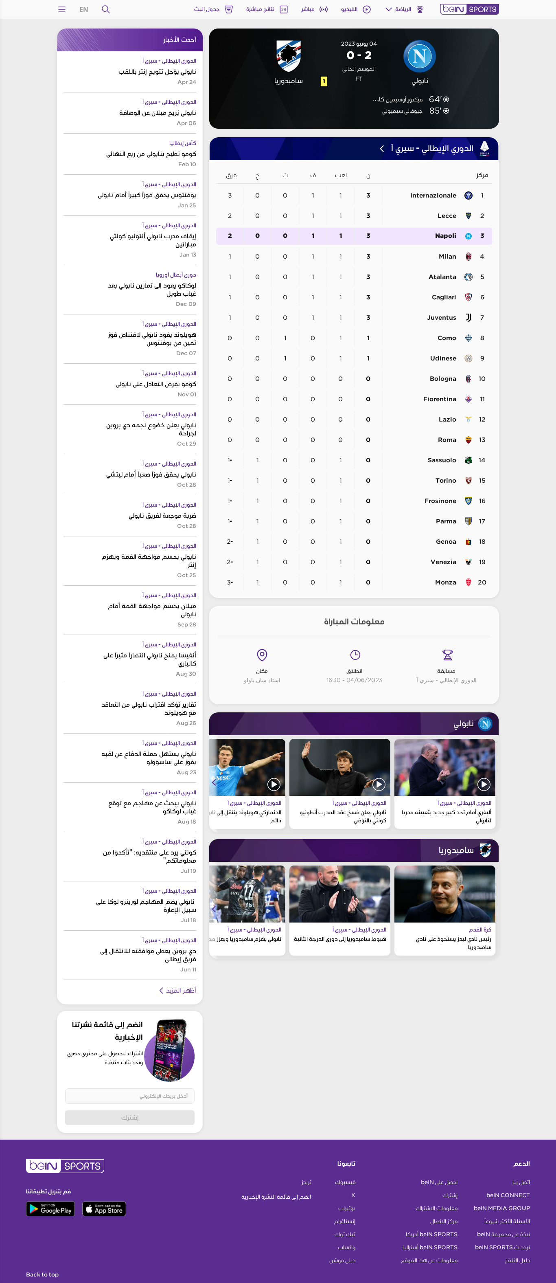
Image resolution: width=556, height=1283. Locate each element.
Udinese (443, 358)
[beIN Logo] (469, 9)
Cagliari (444, 297)
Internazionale (433, 195)
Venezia (443, 562)
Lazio (447, 419)
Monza (445, 582)
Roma (447, 439)
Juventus (441, 317)
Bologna (443, 378)
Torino (446, 480)
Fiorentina (439, 399)
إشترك (130, 1117)
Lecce (447, 215)
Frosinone (440, 501)
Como (447, 338)
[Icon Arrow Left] (214, 782)
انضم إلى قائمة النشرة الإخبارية (276, 1197)
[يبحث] (106, 9)
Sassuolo (442, 460)
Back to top (42, 1275)
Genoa (446, 541)
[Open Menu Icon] (62, 9)
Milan (447, 256)
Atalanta (442, 276)
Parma (446, 521)
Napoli (445, 236)
